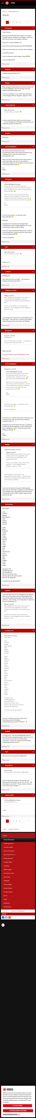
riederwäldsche (10, 105)
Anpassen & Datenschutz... (10, 1114)
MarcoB (7, 69)
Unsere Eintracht (13, 11)
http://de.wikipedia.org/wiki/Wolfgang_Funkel (15, 354)
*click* (4, 810)
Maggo (7, 83)
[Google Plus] (9, 917)
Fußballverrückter (11, 290)
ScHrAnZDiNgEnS (10, 146)
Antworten (6, 64)
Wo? (6, 247)
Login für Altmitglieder (18, 911)
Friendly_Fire (9, 630)
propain (7, 133)
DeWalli (7, 731)
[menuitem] (18, 840)
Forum (13, 3)
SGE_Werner (9, 504)
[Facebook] (3, 917)
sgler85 (7, 590)
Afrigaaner (8, 28)
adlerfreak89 (9, 795)
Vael (6, 751)
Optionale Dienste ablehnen (18, 1110)
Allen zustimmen (17, 1105)
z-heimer (8, 271)
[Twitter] (6, 917)
